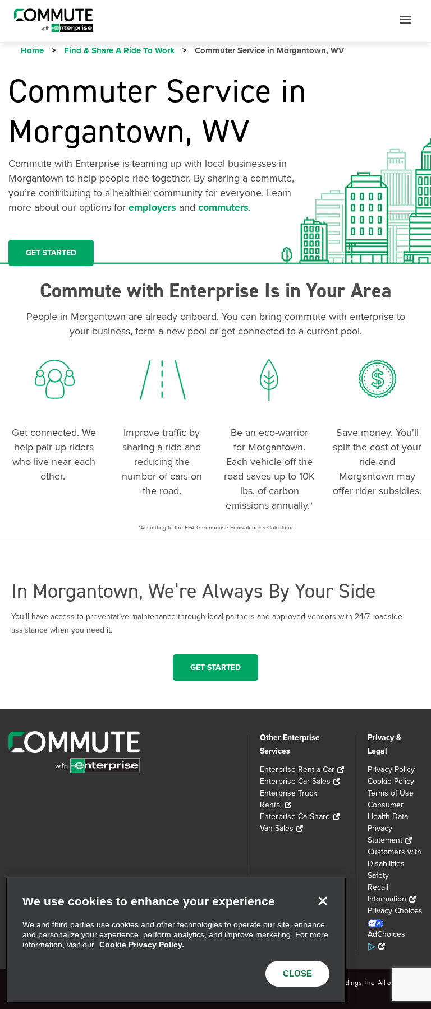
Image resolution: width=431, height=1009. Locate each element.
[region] (176, 940)
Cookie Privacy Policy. (141, 944)
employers (152, 207)
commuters (223, 207)
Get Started (215, 667)
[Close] (322, 901)
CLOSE (297, 973)
